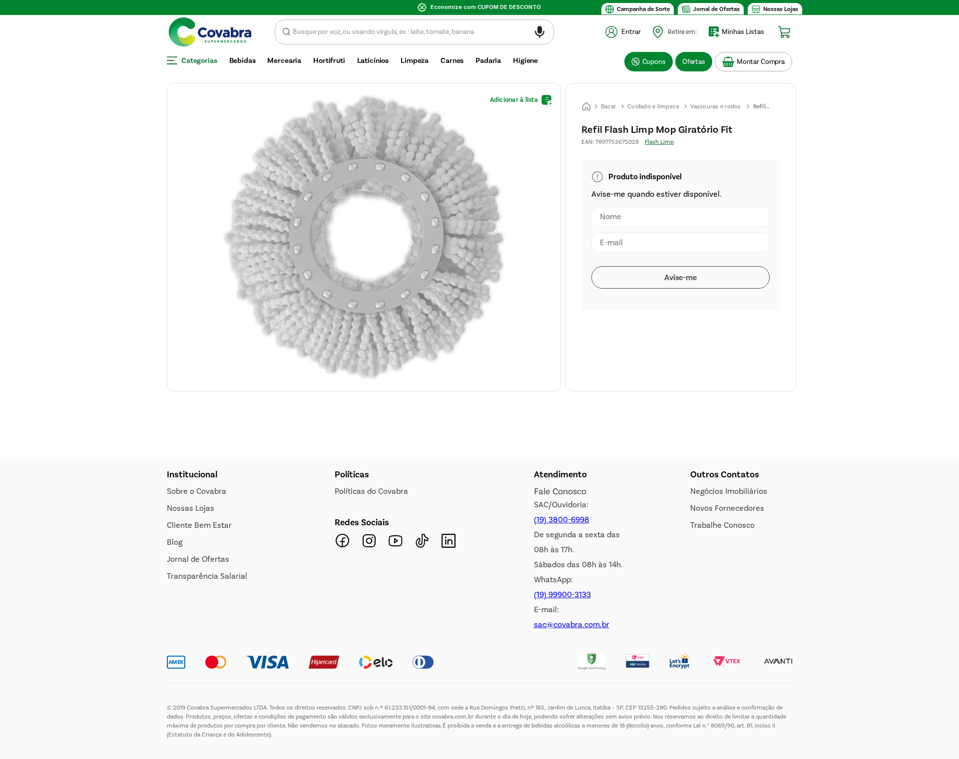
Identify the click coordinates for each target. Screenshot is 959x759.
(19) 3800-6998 (561, 711)
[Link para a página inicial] (586, 106)
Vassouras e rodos (715, 106)
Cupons (654, 61)
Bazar (608, 106)
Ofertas (693, 61)
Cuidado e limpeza (653, 106)
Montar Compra (761, 61)
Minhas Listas (743, 31)
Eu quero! (225, 575)
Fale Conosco (560, 682)
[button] (539, 33)
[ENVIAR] (680, 277)
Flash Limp (659, 141)
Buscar (286, 31)
